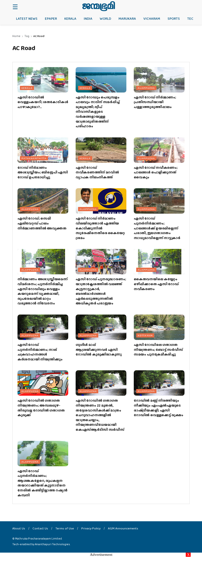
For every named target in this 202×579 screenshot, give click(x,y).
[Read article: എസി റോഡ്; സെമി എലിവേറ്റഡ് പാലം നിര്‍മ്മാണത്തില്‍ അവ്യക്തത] (42, 201)
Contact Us (40, 528)
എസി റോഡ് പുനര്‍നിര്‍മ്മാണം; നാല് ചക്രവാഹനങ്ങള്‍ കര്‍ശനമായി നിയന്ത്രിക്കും (40, 352)
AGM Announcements (123, 528)
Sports (174, 18)
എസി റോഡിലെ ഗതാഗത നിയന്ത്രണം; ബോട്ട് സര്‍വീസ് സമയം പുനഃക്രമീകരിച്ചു (158, 349)
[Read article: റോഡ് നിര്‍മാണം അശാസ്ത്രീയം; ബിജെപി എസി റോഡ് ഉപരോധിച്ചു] (42, 150)
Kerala (70, 18)
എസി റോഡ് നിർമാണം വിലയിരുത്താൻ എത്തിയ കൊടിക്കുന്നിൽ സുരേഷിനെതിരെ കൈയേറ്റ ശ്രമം (100, 228)
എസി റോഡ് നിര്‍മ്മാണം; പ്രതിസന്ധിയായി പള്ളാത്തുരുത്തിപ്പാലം (155, 102)
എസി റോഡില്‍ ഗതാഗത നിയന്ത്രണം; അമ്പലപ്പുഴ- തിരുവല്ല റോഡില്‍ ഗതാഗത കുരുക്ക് (41, 407)
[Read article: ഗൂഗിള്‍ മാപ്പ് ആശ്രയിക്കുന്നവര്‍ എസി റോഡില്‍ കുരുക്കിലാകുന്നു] (101, 327)
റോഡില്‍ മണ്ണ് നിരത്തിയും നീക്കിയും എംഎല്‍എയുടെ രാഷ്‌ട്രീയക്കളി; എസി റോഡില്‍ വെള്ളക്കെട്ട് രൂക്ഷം (158, 407)
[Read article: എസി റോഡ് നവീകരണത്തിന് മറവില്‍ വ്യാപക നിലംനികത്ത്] (101, 150)
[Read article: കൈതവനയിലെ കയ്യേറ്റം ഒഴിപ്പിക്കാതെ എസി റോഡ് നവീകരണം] (159, 261)
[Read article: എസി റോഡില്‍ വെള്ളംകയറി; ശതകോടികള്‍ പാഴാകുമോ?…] (42, 80)
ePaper (51, 18)
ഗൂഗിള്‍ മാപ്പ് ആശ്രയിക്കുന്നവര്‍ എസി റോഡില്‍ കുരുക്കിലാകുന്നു (99, 349)
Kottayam (145, 335)
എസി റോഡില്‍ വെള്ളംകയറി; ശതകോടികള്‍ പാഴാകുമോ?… (42, 102)
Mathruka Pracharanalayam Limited (38, 538)
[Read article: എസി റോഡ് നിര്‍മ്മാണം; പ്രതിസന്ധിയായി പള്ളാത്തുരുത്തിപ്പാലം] (159, 80)
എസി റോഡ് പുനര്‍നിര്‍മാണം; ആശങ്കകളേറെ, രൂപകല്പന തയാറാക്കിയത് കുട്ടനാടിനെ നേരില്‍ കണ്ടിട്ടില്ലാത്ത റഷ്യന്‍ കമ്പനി (42, 483)
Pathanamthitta (34, 158)
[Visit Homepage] (98, 6)
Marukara (127, 18)
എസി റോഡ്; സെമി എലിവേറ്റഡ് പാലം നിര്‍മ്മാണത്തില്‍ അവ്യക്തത (42, 223)
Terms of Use (64, 528)
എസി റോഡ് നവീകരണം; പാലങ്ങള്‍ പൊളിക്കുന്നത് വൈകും (156, 172)
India (88, 18)
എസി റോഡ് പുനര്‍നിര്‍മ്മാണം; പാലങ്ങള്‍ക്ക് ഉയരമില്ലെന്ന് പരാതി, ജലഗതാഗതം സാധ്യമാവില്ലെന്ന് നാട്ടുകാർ (157, 228)
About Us (18, 528)
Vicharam (151, 18)
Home (16, 36)
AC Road (38, 36)
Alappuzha (146, 88)
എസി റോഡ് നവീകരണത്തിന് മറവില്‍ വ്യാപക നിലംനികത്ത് (97, 172)
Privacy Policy (91, 528)
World (105, 18)
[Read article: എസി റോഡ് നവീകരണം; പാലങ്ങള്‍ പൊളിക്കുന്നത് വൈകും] (159, 150)
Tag (26, 36)
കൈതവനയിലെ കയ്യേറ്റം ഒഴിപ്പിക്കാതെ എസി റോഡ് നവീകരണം (156, 284)
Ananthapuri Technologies (52, 544)
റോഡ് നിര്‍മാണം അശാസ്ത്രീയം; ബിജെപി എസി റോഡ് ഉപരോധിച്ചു (42, 172)
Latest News (26, 18)
